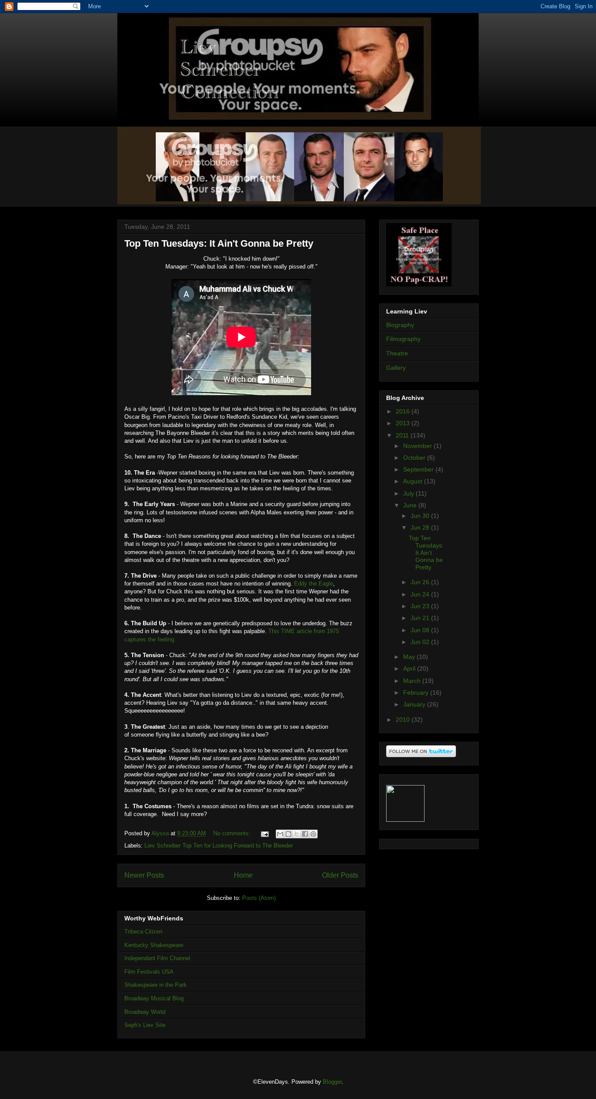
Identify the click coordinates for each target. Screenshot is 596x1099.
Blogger (332, 1081)
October (415, 457)
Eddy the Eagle (313, 583)
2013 (403, 423)
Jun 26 (421, 582)
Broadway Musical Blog (154, 998)
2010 (403, 719)
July (409, 493)
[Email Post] (264, 833)
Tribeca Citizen (143, 931)
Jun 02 (421, 641)
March (412, 680)
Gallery (396, 367)
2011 (403, 435)
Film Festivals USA (149, 971)
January (415, 704)
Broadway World (144, 1012)
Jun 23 (421, 606)
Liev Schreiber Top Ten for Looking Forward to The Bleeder (218, 845)
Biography (400, 324)
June (410, 505)
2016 (403, 411)
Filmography (403, 338)
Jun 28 (421, 527)
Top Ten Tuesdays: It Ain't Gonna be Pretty (218, 243)
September (419, 469)
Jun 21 (421, 617)
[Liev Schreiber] (405, 819)
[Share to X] (296, 834)
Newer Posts (144, 875)
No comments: (232, 833)
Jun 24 (421, 594)
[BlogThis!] (288, 834)
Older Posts (340, 875)
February (416, 692)
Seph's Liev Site (144, 1025)
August (413, 481)
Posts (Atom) (259, 898)
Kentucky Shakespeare (153, 945)
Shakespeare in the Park (155, 985)
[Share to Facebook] (305, 834)
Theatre (397, 353)
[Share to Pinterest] (313, 834)
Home (243, 875)
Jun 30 (421, 515)
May (410, 656)
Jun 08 (421, 630)
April (410, 668)
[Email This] (280, 834)
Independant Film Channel (157, 958)
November (418, 445)
